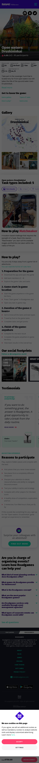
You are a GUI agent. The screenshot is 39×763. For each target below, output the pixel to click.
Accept (19, 742)
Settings (19, 747)
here (13, 735)
